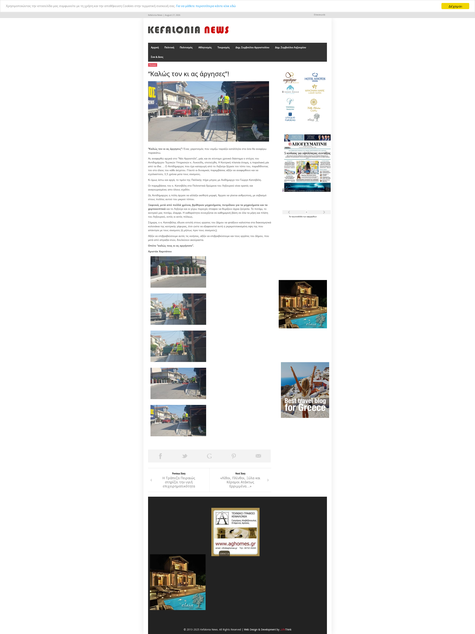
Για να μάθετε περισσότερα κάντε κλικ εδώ (206, 6)
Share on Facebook (160, 455)
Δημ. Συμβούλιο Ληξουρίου (290, 47)
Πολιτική (169, 47)
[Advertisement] (302, 247)
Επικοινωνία (319, 15)
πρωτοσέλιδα (297, 217)
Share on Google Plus (209, 455)
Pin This (234, 455)
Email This (258, 455)
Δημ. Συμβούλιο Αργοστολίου (252, 47)
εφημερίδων (312, 217)
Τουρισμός (223, 47)
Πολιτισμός (186, 47)
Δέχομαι (455, 6)
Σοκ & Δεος (157, 57)
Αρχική (155, 47)
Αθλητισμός (205, 47)
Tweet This (185, 455)
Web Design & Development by (267, 629)
